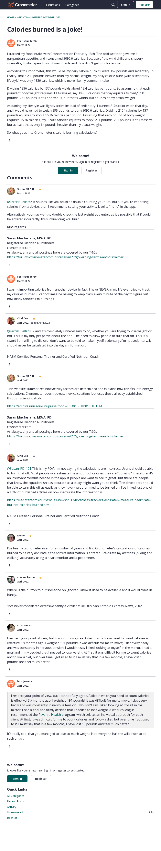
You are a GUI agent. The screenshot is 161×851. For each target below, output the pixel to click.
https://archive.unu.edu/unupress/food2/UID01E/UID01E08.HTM (54, 406)
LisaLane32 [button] (24, 625)
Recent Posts (15, 801)
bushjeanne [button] (24, 681)
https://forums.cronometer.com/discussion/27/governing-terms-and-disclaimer (65, 257)
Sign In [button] (68, 170)
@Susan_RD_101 (19, 468)
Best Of (12, 818)
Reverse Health (49, 714)
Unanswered (80, 812)
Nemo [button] (21, 535)
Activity (11, 807)
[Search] (113, 4)
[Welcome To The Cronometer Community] (22, 5)
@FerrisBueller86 (19, 202)
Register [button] (91, 170)
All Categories (16, 796)
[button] (11, 43)
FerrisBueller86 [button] (27, 41)
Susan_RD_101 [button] (25, 189)
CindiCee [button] (22, 318)
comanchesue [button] (26, 577)
